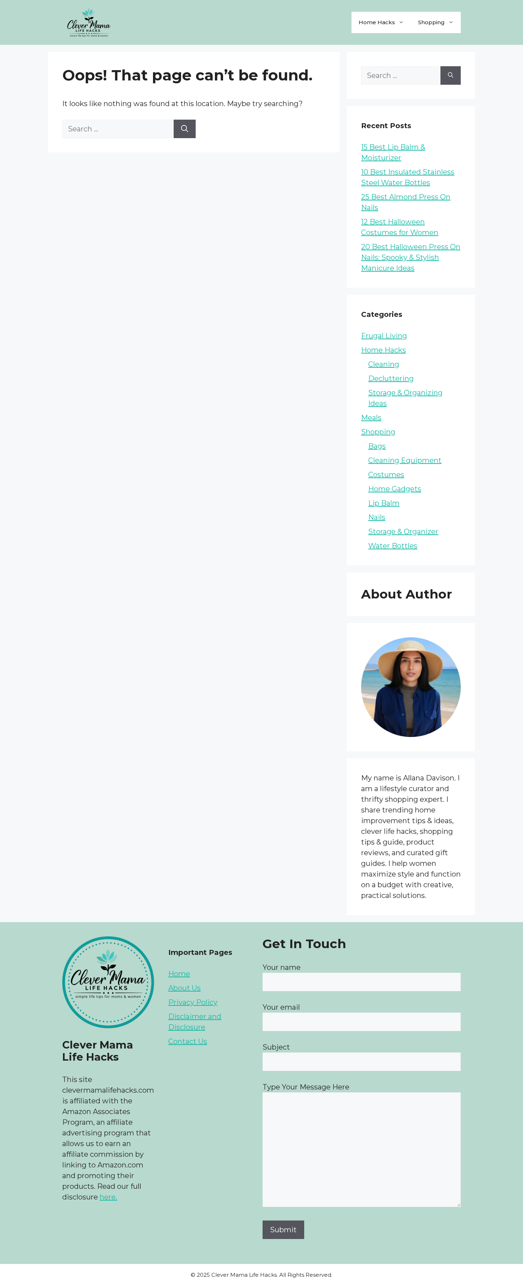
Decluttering (391, 378)
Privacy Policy (192, 1002)
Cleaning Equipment (405, 460)
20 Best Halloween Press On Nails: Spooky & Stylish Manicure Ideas (410, 257)
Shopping (431, 22)
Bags (377, 446)
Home (179, 973)
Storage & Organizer (403, 531)
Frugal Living (384, 335)
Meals (371, 417)
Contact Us (187, 1041)
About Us (184, 988)
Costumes (386, 474)
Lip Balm (384, 503)
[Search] (185, 129)
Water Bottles (392, 546)
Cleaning (383, 364)
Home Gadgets (394, 489)
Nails (376, 517)
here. (108, 1197)
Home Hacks (377, 22)
